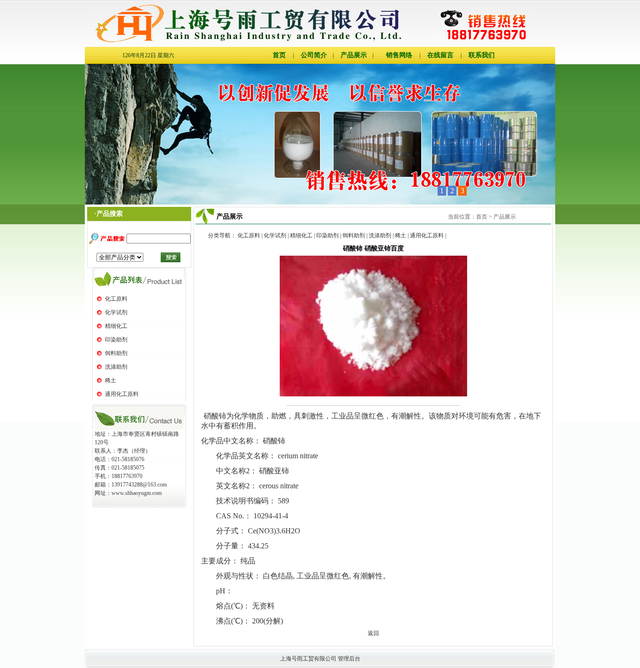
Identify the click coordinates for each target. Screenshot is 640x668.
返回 (373, 633)
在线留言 (440, 55)
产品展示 (354, 55)
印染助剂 (116, 339)
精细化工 (116, 326)
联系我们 (482, 55)
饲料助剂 (116, 353)
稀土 (110, 380)
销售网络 (399, 55)
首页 (279, 55)
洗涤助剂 (116, 367)
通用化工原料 (122, 394)
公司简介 (314, 55)
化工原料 (116, 299)
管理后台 (349, 658)
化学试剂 (116, 312)
